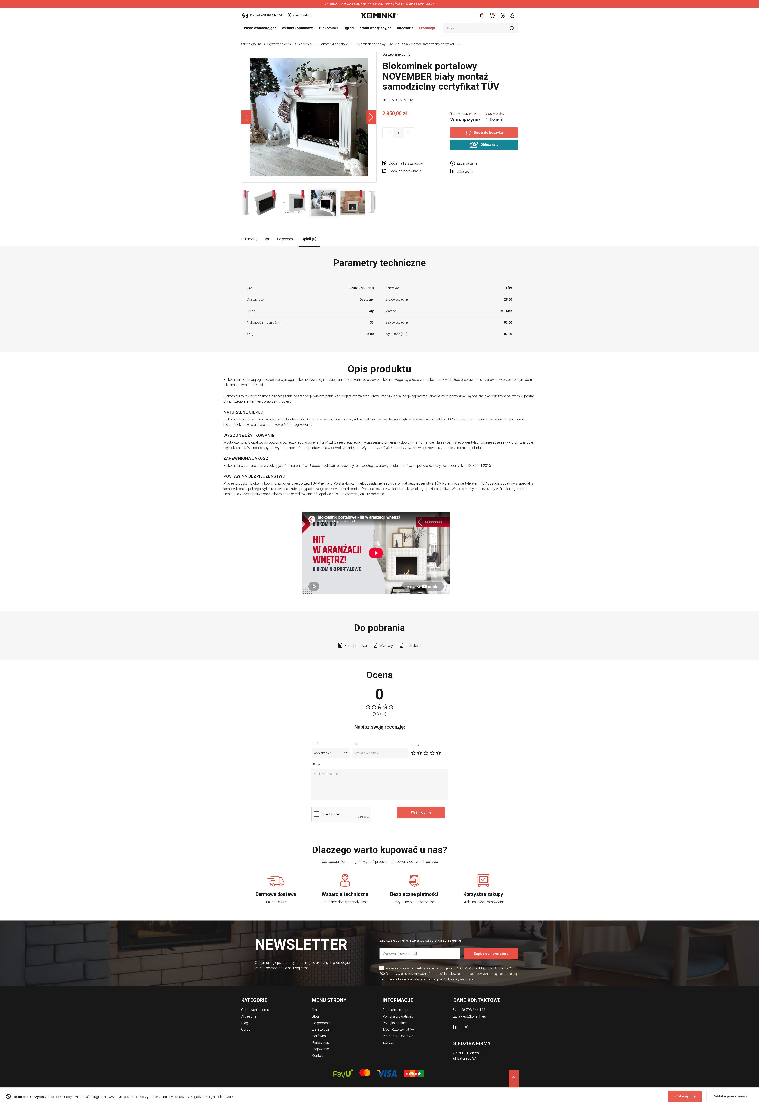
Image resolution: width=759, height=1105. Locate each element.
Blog (244, 1023)
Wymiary (386, 645)
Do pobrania (286, 239)
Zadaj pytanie (467, 163)
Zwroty (388, 1042)
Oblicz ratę (489, 144)
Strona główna (251, 44)
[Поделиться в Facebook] (453, 172)
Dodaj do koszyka (488, 132)
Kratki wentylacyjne (375, 28)
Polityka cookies (395, 1023)
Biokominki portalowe (334, 44)
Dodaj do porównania (405, 171)
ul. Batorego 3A (464, 1058)
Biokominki (328, 28)
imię (355, 743)
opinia (315, 764)
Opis (267, 239)
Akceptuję (687, 1096)
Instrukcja (413, 645)
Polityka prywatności (730, 1096)
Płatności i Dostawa (397, 1036)
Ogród (348, 28)
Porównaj (319, 1036)
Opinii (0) (309, 239)
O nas (316, 1010)
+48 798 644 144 (472, 1010)
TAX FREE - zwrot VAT (399, 1029)
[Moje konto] (512, 15)
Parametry (249, 239)
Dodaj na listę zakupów (406, 163)
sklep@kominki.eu (472, 1016)
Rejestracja (321, 1042)
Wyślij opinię (421, 812)
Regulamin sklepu (395, 1010)
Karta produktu (355, 645)
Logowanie (320, 1049)
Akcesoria (405, 28)
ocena (414, 745)
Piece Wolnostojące (260, 28)
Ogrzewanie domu (279, 44)
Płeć (315, 743)
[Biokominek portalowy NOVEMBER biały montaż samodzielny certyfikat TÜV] (308, 117)
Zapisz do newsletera (490, 954)
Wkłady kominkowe (298, 28)
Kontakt (318, 1055)
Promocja (427, 28)
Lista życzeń (321, 1029)
